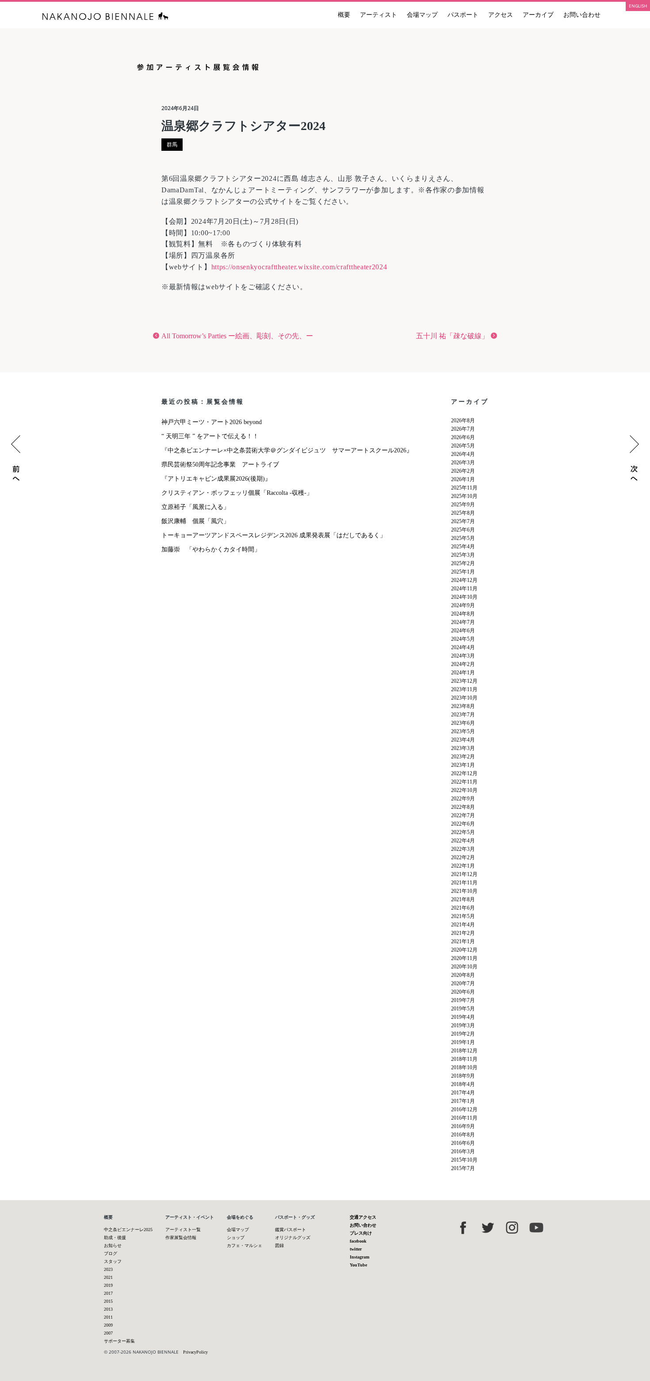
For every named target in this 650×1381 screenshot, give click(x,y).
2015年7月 (463, 1168)
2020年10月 (464, 967)
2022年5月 (463, 832)
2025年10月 (464, 496)
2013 (108, 1309)
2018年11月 (464, 1059)
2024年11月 (464, 588)
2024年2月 (463, 664)
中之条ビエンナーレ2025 (128, 1229)
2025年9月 (463, 504)
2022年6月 (463, 824)
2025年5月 (463, 538)
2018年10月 (464, 1067)
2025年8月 (463, 513)
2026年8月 (463, 420)
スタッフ (113, 1261)
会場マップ (422, 14)
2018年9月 (463, 1076)
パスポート (462, 14)
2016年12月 (464, 1109)
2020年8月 (463, 975)
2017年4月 (463, 1093)
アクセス (500, 14)
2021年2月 (463, 933)
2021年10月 (464, 891)
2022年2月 (463, 857)
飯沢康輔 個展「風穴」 (195, 521)
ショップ (236, 1237)
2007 (108, 1333)
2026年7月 (463, 429)
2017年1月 (463, 1101)
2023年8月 (463, 706)
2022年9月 (463, 799)
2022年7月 (463, 815)
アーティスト (378, 14)
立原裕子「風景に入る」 (195, 507)
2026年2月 (463, 471)
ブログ (110, 1253)
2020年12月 (464, 950)
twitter (356, 1249)
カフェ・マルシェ (244, 1245)
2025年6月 (463, 530)
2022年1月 (463, 866)
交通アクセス (363, 1217)
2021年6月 (463, 908)
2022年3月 (463, 849)
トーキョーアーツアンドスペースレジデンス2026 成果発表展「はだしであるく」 (273, 535)
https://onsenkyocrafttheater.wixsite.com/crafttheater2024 (299, 267)
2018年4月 (463, 1084)
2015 (108, 1301)
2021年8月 (463, 899)
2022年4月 (463, 841)
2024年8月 (463, 614)
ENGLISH (638, 6)
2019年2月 (463, 1034)
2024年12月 (464, 580)
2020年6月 (463, 992)
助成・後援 (115, 1237)
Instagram (359, 1257)
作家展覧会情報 (180, 1237)
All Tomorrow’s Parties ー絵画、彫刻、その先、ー (237, 336)
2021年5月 (463, 916)
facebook (358, 1241)
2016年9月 (463, 1126)
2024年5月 (463, 639)
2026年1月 (463, 479)
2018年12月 (464, 1051)
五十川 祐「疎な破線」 (452, 336)
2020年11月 (464, 958)
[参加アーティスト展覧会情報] (325, 75)
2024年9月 (463, 605)
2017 (108, 1293)
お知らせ (113, 1245)
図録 (279, 1245)
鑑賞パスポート (290, 1229)
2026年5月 (463, 446)
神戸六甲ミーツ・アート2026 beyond (211, 422)
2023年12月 (464, 681)
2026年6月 (463, 437)
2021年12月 (464, 874)
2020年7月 (463, 983)
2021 (108, 1277)
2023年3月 (463, 748)
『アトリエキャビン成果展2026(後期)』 (216, 478)
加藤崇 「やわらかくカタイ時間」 (210, 549)
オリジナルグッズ (292, 1237)
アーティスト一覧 (183, 1229)
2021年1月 (463, 941)
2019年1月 (463, 1042)
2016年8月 (463, 1135)
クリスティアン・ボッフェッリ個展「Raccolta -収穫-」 (237, 493)
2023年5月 (463, 731)
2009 (108, 1325)
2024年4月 (463, 647)
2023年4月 (463, 740)
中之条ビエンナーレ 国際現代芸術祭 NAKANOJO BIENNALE (105, 16)
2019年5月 (463, 1009)
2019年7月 (463, 1000)
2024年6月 (463, 630)
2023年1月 (463, 765)
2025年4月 (463, 546)
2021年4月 (463, 925)
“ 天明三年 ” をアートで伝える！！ (210, 436)
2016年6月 (463, 1143)
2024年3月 (463, 656)
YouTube (358, 1264)
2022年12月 (464, 773)
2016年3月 (463, 1151)
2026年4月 (463, 454)
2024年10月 (464, 597)
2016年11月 (464, 1118)
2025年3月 (463, 555)
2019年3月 (463, 1025)
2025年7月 (463, 521)
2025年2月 (463, 563)
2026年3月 (463, 462)
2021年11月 (464, 883)
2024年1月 (463, 672)
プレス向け (361, 1233)
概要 (344, 14)
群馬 (172, 145)
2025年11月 (464, 488)
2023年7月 (463, 715)
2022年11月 (464, 782)
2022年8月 (463, 807)
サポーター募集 (119, 1341)
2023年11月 (464, 689)
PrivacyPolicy (195, 1352)
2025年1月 (463, 572)
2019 (108, 1285)
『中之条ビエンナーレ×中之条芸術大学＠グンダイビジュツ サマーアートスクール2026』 (287, 450)
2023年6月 (463, 723)
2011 (108, 1317)
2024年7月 (463, 622)
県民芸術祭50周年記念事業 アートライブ (220, 464)
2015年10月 (464, 1160)
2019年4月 (463, 1017)
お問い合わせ (581, 14)
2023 (108, 1269)
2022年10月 (464, 790)
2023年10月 (464, 698)
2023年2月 (463, 757)
